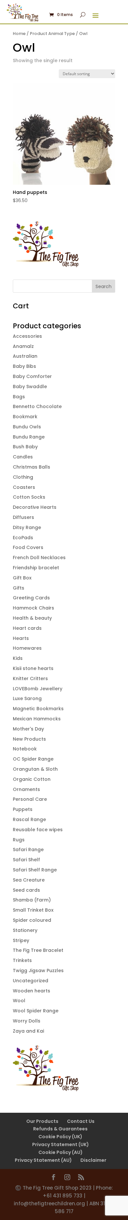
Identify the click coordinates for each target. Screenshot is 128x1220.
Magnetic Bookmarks (38, 708)
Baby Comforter (32, 376)
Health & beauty (32, 618)
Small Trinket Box (33, 910)
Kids (18, 658)
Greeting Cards (31, 597)
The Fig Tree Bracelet (38, 950)
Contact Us (81, 1121)
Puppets (22, 809)
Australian (25, 356)
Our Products (42, 1121)
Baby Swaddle (30, 386)
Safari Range (28, 849)
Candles (23, 457)
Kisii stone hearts (33, 668)
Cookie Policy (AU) (60, 1152)
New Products (29, 739)
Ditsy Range (27, 527)
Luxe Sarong (27, 698)
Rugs (19, 839)
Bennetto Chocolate (37, 406)
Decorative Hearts (34, 507)
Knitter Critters (30, 678)
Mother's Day (28, 729)
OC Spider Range (33, 759)
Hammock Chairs (33, 608)
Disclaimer (93, 1160)
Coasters (24, 487)
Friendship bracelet (36, 567)
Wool (19, 1000)
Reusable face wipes (38, 829)
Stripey (21, 940)
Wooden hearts (31, 991)
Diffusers (23, 517)
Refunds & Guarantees (60, 1128)
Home (19, 33)
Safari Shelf (26, 859)
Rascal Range (29, 819)
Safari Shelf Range (35, 870)
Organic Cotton (32, 779)
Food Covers (28, 547)
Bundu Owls (27, 426)
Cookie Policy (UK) (60, 1136)
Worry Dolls (26, 1021)
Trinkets (22, 960)
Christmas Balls (31, 467)
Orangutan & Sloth (35, 769)
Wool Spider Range (35, 1010)
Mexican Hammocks (37, 718)
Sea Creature (29, 880)
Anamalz (23, 346)
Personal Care (30, 799)
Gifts (18, 588)
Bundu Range (29, 437)
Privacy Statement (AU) (43, 1160)
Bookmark (25, 416)
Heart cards (27, 628)
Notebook (25, 749)
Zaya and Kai (28, 1031)
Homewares (27, 648)
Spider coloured (32, 920)
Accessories (27, 336)
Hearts (21, 638)
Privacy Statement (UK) (60, 1144)
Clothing (23, 477)
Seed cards (26, 890)
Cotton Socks (29, 497)
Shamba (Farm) (32, 900)
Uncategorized (30, 980)
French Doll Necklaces (39, 557)
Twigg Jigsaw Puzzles (38, 970)
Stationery (25, 930)
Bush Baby (25, 446)
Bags (19, 396)
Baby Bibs (24, 366)
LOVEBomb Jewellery (37, 688)
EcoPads (23, 537)
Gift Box (22, 578)
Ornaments (26, 789)
